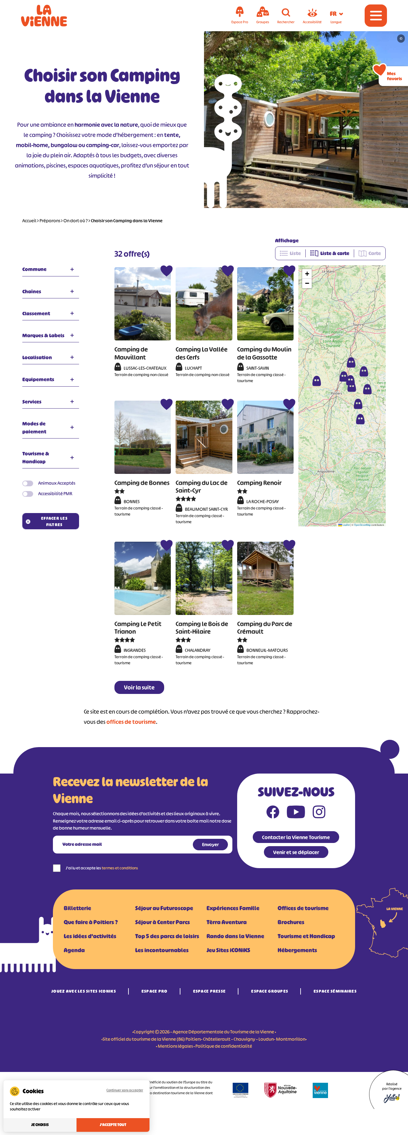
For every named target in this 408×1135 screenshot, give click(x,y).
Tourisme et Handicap (306, 936)
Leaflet (346, 524)
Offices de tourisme (303, 908)
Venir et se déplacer (296, 852)
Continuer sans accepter (124, 1090)
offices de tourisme (131, 722)
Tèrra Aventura (227, 922)
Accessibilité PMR (55, 493)
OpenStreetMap (362, 524)
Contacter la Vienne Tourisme (296, 837)
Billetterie (77, 908)
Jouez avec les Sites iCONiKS (83, 991)
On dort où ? (75, 221)
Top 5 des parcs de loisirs (167, 936)
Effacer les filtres (54, 521)
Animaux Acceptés (56, 483)
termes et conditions (120, 868)
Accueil (29, 221)
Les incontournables (162, 950)
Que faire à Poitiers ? (91, 922)
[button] (358, 404)
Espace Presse (209, 991)
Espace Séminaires (335, 991)
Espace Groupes (269, 991)
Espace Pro (155, 991)
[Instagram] (319, 813)
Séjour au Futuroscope (164, 908)
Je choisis (40, 1124)
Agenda (74, 950)
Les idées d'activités (90, 936)
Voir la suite (139, 687)
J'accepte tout (113, 1124)
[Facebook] (272, 813)
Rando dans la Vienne (235, 936)
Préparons (50, 221)
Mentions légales (175, 1046)
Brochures (291, 922)
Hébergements (297, 950)
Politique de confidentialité (223, 1046)
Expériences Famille (233, 908)
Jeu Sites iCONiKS (228, 950)
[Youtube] (296, 813)
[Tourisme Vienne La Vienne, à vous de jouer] (53, 15)
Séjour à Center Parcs (162, 922)
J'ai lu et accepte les (102, 868)
